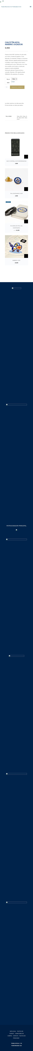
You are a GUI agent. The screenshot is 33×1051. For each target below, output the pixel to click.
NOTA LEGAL (13, 1031)
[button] (26, 157)
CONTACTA (15, 1035)
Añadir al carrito (17, 87)
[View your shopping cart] (25, 6)
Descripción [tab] (8, 96)
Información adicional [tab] (11, 99)
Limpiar (13, 81)
